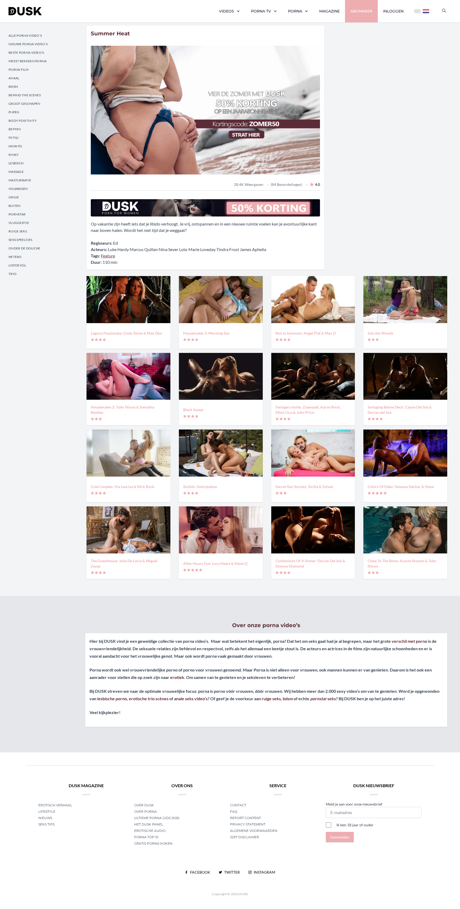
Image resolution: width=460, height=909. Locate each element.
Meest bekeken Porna (28, 61)
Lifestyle (46, 812)
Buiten (15, 206)
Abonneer (361, 11)
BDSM (13, 87)
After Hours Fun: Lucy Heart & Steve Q (215, 563)
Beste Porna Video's (26, 53)
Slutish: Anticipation (200, 486)
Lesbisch (16, 163)
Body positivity (23, 121)
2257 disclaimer (244, 837)
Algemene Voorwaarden (253, 831)
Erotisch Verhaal (55, 805)
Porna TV (261, 11)
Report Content (245, 818)
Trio (13, 274)
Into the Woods (380, 333)
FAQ (233, 812)
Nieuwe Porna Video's (28, 44)
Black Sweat (193, 409)
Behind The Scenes (25, 95)
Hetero (15, 257)
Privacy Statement (247, 824)
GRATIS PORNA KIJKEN (153, 843)
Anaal (14, 78)
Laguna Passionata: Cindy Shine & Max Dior (127, 333)
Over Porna (145, 812)
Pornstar (17, 214)
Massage (16, 172)
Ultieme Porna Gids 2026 (156, 818)
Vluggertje (19, 223)
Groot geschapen (24, 104)
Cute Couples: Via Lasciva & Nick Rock (122, 486)
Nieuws (45, 818)
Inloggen (393, 11)
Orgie (14, 197)
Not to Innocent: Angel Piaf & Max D (306, 333)
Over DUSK (144, 805)
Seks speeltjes (20, 240)
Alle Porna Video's (25, 35)
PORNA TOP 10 (146, 837)
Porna (295, 11)
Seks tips (46, 824)
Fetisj (14, 138)
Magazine (329, 11)
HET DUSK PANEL (149, 824)
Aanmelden (339, 837)
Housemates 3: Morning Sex (206, 333)
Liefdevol (17, 265)
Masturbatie (20, 180)
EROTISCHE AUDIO (150, 831)
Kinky (14, 155)
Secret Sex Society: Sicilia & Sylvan (304, 486)
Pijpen (14, 112)
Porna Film (18, 70)
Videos (226, 11)
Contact (238, 805)
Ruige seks (18, 231)
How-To (15, 146)
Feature (108, 255)
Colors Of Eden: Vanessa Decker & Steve (401, 486)
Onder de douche (24, 248)
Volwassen (18, 189)
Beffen (15, 129)
